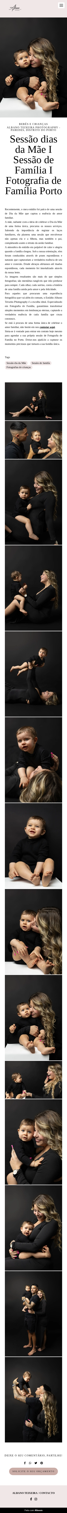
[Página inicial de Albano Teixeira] (15, 8)
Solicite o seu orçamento (33, 1471)
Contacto (47, 1493)
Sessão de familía (41, 363)
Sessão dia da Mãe (16, 363)
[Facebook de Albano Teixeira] (31, 1499)
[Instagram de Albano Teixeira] (35, 1499)
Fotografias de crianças (19, 367)
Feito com (34, 1510)
